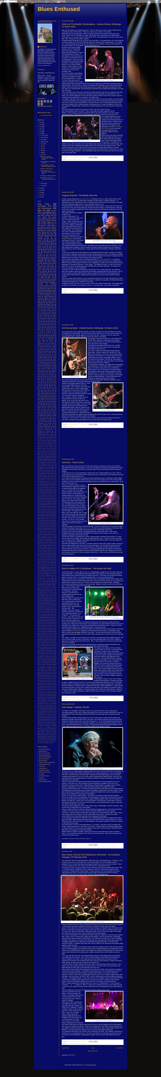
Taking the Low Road (43, 344)
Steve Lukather (48, 670)
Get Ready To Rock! (44, 770)
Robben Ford (42, 293)
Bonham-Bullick (41, 470)
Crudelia (46, 492)
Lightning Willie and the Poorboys (46, 578)
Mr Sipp (53, 398)
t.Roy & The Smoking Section (45, 742)
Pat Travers (42, 618)
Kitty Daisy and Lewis (50, 572)
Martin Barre (41, 395)
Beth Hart (49, 279)
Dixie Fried (52, 366)
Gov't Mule (47, 323)
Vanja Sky (43, 730)
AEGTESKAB (53, 435)
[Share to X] (93, 157)
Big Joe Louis (52, 457)
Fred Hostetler (45, 521)
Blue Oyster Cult (70, 1043)
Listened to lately (45, 225)
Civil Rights (44, 484)
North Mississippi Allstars (45, 781)
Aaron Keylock (51, 349)
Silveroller (46, 412)
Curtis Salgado (52, 315)
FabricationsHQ (43, 768)
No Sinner (48, 614)
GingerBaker (53, 526)
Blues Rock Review (44, 758)
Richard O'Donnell (43, 626)
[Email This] (89, 157)
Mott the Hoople (52, 607)
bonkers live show (87, 199)
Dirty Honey (53, 504)
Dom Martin (52, 318)
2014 (40, 197)
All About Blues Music (44, 749)
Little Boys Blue (51, 581)
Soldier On (40, 664)
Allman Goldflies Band (48, 442)
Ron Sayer (52, 636)
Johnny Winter (41, 561)
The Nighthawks (43, 701)
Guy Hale (47, 531)
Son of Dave (53, 412)
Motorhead (45, 607)
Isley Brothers (48, 542)
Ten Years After (46, 684)
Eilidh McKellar (41, 371)
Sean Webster (42, 232)
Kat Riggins (45, 384)
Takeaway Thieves (47, 683)
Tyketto (39, 728)
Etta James (49, 515)
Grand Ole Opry (47, 376)
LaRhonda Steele (52, 385)
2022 (40, 126)
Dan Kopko (41, 493)
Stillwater (39, 673)
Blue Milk (43, 357)
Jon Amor (48, 561)
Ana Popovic (41, 277)
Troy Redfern (41, 276)
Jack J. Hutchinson (47, 379)
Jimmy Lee (41, 554)
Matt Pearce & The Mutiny (50, 334)
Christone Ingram (48, 282)
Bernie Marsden (42, 235)
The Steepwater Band (51, 709)
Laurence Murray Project (48, 388)
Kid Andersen (41, 288)
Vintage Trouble (50, 304)
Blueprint (44, 464)
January (43, 185)
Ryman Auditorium (50, 645)
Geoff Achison (45, 321)
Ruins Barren (49, 640)
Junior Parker (42, 564)
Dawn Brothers (53, 498)
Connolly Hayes (41, 487)
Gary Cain (40, 523)
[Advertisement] (92, 176)
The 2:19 (52, 344)
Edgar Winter (47, 510)
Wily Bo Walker (76, 699)
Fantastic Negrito (51, 262)
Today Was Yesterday (50, 717)
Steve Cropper (53, 415)
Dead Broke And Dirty (51, 499)
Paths (98, 45)
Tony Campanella (48, 722)
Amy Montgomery (50, 445)
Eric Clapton (49, 371)
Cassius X (40, 476)
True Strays (52, 725)
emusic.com (53, 741)
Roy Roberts (53, 639)
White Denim (45, 736)
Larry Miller (46, 575)
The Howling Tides (49, 697)
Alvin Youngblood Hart (49, 443)
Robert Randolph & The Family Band (46, 633)
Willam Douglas (48, 737)
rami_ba (83, 1065)
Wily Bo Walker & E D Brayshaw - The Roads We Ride (86, 568)
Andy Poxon (49, 446)
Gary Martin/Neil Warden (44, 525)
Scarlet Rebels (53, 651)
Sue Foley (50, 675)
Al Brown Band (47, 351)
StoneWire (45, 673)
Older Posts (120, 1048)
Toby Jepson (48, 716)
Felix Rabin (49, 518)
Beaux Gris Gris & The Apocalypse (47, 453)
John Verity (44, 559)
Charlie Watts (41, 479)
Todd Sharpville (49, 719)
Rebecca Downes (42, 340)
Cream (47, 362)
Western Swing (48, 734)
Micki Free (44, 601)
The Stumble (53, 348)
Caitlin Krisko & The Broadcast (47, 474)
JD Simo (41, 543)
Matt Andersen (52, 290)
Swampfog (42, 681)
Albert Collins (40, 440)
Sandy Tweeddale (47, 650)
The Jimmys (49, 698)
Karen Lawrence (41, 565)
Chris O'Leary (48, 482)
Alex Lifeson (69, 847)
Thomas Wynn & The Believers (45, 714)
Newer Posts (65, 1048)
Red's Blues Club (45, 625)
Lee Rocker (51, 576)
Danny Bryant (53, 363)
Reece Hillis (40, 406)
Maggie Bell (40, 589)
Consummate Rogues (44, 490)
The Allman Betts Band (46, 417)
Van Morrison (42, 349)
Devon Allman (52, 503)
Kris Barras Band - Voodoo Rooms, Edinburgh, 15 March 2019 (90, 328)
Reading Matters (52, 291)
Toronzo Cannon (50, 257)
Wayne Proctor (42, 246)
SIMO (39, 647)
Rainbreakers (69, 159)
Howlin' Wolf (45, 324)
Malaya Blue (49, 589)
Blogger (94, 1065)
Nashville (51, 611)
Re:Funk (50, 623)
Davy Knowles (53, 316)
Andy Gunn (48, 354)
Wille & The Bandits (77, 159)
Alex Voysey (48, 440)
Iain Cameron (43, 46)
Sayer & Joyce (48, 410)
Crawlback (52, 490)
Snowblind (52, 662)
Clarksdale (53, 313)
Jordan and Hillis (48, 562)
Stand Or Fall (45, 665)
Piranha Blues (53, 402)
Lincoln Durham (51, 579)
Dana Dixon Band (50, 493)
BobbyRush (51, 468)
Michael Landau (41, 600)
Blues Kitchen (51, 465)
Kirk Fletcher (53, 269)
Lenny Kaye (41, 390)
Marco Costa (53, 590)
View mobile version (92, 1051)
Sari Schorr (51, 240)
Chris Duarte (40, 482)
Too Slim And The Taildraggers (49, 723)
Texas (53, 684)
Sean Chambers (51, 653)
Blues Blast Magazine (44, 755)
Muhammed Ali (51, 609)
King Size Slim (49, 570)
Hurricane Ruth (53, 540)
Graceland (49, 528)
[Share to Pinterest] (97, 157)
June (42, 148)
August (42, 144)
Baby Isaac (46, 451)
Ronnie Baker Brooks (48, 409)
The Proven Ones (44, 348)
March (42, 154)
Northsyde (46, 615)
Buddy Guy (45, 310)
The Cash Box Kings (50, 692)
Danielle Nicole (47, 251)
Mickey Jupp (49, 600)
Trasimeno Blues (50, 431)
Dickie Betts (46, 504)
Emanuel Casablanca (46, 514)
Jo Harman (47, 329)
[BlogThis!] (91, 157)
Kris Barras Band (70, 426)
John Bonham (49, 557)
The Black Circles (46, 687)
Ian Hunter (47, 265)
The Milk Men (41, 346)
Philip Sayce (45, 402)
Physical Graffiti (41, 622)
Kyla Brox (68, 560)
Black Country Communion (45, 460)
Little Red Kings (41, 583)
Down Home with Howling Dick (47, 762)
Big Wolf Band (41, 459)
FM (45, 517)
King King (43, 204)
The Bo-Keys (47, 691)
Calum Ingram (42, 360)
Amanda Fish (41, 445)
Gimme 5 (53, 224)
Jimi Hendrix (45, 381)
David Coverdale (43, 316)
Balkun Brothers (48, 355)
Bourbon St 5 (50, 470)
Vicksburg (40, 432)
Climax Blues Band (52, 484)
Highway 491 (46, 537)
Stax (45, 667)
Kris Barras (40, 573)
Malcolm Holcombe (50, 391)
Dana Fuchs (40, 495)
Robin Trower (47, 407)
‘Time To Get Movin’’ (105, 259)
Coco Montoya (43, 485)
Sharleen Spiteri (44, 658)
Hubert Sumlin (45, 540)
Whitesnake (51, 306)
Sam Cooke (52, 647)
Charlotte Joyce (50, 479)
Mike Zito (42, 210)
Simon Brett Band (42, 659)
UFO (44, 728)
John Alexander (41, 557)
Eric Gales (50, 238)
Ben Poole (48, 259)
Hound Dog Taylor (47, 377)
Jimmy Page (48, 554)
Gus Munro (40, 531)
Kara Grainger (51, 564)
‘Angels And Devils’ (67, 238)
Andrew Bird (40, 446)
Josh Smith (53, 330)
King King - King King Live (46, 73)
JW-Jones (53, 285)
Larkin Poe (40, 575)
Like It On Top (87, 528)
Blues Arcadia (52, 464)
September (43, 141)
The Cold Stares (48, 418)
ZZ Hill (51, 739)
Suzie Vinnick (53, 680)
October (43, 139)
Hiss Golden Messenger (44, 539)
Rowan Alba (46, 639)
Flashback (48, 219)
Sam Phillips (40, 648)
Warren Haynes (50, 432)
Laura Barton (53, 575)
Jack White (44, 545)
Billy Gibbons (48, 309)
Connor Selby (53, 489)
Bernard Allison (45, 456)
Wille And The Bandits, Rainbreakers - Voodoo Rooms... (47, 158)
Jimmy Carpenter (50, 287)
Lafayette (46, 573)
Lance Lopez (43, 387)
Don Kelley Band (49, 506)
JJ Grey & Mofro (49, 543)
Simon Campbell (51, 659)
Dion (46, 318)
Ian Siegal (43, 212)
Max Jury (53, 598)
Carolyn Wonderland (76, 847)
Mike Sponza (46, 603)
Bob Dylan (48, 467)
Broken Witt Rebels (51, 359)
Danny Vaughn (45, 498)
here (90, 838)
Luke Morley (45, 586)
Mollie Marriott (45, 398)
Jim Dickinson (44, 551)
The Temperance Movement (80, 1043)
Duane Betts (47, 507)
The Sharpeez (41, 709)
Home (92, 1048)
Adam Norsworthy (43, 437)
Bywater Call (46, 473)
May (42, 150)
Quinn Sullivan (41, 338)
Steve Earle (40, 670)
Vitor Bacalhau (51, 730)
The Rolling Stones (46, 426)
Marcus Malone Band (47, 593)
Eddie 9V (40, 320)
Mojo (47, 606)
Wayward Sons (42, 306)
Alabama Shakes (52, 437)
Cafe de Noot (53, 473)
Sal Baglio (44, 647)
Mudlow (47, 335)
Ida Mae (41, 542)
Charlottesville (41, 481)
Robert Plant (52, 631)
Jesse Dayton (47, 326)
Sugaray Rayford (70, 292)
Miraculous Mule (48, 396)
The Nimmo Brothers (51, 346)
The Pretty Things (47, 705)
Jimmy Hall (54, 553)
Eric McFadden (42, 515)
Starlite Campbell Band (44, 241)
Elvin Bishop (48, 320)
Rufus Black (42, 640)
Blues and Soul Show (44, 753)
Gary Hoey (48, 374)
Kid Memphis (42, 568)
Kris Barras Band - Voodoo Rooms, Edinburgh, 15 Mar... (48, 165)
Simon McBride (53, 661)
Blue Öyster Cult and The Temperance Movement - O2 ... (48, 179)
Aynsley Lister (41, 279)
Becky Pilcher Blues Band (44, 454)
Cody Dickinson (43, 315)
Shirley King (52, 658)
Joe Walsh (52, 556)
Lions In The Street (42, 581)
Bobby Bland (43, 468)
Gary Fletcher (46, 523)
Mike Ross (42, 291)
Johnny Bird (52, 559)
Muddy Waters (41, 399)
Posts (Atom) (72, 1055)
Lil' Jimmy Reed (50, 390)
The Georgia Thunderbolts (47, 695)
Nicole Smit (49, 399)
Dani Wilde (45, 363)
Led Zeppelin (43, 271)
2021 (40, 129)
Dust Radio (47, 509)
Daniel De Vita (48, 496)
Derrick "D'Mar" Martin (43, 366)
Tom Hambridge (46, 428)
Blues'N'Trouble (41, 359)
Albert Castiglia (45, 215)
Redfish (44, 273)
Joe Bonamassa (85, 847)
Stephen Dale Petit (43, 415)
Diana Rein (40, 504)
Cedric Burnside (47, 476)
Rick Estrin (51, 340)
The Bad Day (48, 301)
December (43, 135)
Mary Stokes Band (45, 598)
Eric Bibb (54, 514)
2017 (40, 190)
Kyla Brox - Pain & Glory (73, 462)
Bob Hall (54, 467)
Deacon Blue (42, 499)
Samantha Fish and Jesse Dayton (46, 343)
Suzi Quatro (45, 680)
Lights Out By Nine (42, 579)
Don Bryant (41, 506)
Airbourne (40, 351)
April (42, 152)
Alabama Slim (43, 438)
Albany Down (51, 438)
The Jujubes (49, 423)
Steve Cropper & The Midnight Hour (46, 669)
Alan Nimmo (41, 259)
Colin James (51, 485)
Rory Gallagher (46, 295)
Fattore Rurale (51, 517)
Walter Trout (51, 276)
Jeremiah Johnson (47, 550)
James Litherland (46, 548)
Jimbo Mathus (50, 266)
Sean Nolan (40, 654)
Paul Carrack (49, 618)
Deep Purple (52, 501)
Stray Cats (40, 301)
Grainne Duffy (47, 529)
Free (45, 373)
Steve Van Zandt (106, 847)
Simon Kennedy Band (43, 661)
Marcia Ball (46, 590)
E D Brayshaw (69, 699)
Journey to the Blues (45, 332)
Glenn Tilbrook (42, 528)
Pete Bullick (46, 620)
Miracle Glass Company (44, 604)
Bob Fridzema (46, 249)
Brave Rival (48, 471)
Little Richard (49, 583)
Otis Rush (40, 617)
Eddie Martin (51, 368)
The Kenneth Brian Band (50, 700)
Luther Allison (41, 391)
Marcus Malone (51, 228)
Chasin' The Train (50, 481)
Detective (45, 503)
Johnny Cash (46, 382)
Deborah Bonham (43, 501)
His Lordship (53, 537)
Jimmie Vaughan (46, 553)
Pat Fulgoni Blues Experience (50, 617)
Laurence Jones (42, 240)
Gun (54, 529)
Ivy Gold (54, 542)
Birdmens (54, 459)
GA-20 (50, 373)
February (43, 183)
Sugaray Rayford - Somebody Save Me (79, 195)
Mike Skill (40, 603)
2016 (40, 192)
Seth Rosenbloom (46, 656)
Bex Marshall (53, 456)
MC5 (53, 587)
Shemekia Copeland (43, 298)
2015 (40, 194)
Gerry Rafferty (46, 526)
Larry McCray (99, 847)
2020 (40, 131)
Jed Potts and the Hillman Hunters (47, 219)
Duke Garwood (41, 368)
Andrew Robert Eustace (48, 307)
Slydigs (46, 662)
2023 (40, 124)
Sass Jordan (45, 651)
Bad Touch (40, 309)
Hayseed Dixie (47, 536)
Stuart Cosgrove (42, 675)
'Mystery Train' (45, 435)
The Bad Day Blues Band (44, 686)
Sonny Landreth (52, 413)
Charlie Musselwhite (44, 313)
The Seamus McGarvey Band (48, 708)
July (42, 146)
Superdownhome (51, 676)
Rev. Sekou (53, 625)
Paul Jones (50, 401)
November (43, 137)
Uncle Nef (49, 728)
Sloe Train (41, 662)
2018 (40, 188)
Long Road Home (46, 584)
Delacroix (40, 503)
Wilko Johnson (53, 736)
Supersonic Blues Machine (44, 678)
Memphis (41, 335)
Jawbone (41, 287)
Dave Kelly (41, 365)
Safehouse (51, 341)
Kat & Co (50, 565)
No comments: (83, 157)
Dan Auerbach (53, 492)
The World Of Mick (50, 712)
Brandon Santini (41, 471)
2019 (40, 133)
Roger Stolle (45, 636)
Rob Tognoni (48, 406)
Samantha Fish (44, 206)
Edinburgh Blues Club (44, 764)
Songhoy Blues (43, 413)
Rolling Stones (41, 341)
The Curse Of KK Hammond (44, 694)
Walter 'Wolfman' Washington (44, 731)
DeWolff (41, 318)
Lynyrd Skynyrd (46, 587)
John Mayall (92, 847)
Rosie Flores (40, 410)
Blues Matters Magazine (45, 757)
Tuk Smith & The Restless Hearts (46, 727)
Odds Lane (52, 615)
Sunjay (44, 676)
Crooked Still (40, 492)
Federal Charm (41, 518)
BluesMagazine (41, 467)
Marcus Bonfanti (50, 393)
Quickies (53, 210)
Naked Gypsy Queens (42, 611)
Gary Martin (53, 523)
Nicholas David (41, 614)
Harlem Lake (49, 534)
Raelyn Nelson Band (42, 623)
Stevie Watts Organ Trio (49, 672)
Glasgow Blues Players (45, 772)
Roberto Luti (40, 634)
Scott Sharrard (42, 653)
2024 (40, 122)
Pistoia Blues (43, 404)
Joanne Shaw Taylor (44, 268)
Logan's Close (50, 288)
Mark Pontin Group (47, 595)
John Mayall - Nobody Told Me (75, 707)
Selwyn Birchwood (49, 296)
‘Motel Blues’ (76, 630)
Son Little (46, 664)
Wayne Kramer (48, 733)
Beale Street (53, 451)
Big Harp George (43, 457)
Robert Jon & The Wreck (47, 230)
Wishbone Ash (41, 434)
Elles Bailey (52, 214)
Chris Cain (50, 360)
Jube (55, 562)
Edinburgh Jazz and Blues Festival (46, 370)
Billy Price (48, 459)
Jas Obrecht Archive (44, 776)
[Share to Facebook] (95, 157)
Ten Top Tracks (52, 273)
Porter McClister (50, 622)
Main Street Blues (42, 290)
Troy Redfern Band (43, 725)
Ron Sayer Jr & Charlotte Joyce (45, 637)
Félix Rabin (52, 521)
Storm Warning (53, 673)
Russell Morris (49, 642)
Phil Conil (53, 620)
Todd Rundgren (114, 847)
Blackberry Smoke (46, 462)
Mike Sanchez (52, 601)
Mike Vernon (53, 603)
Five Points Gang (49, 520)
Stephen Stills (51, 667)
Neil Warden (53, 335)
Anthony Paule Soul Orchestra (44, 449)
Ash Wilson (46, 248)
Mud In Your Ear (42, 609)
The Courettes (48, 420)
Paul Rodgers (51, 337)
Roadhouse (45, 629)
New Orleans (43, 337)
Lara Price (52, 573)
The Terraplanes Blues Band (45, 711)
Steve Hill (48, 255)
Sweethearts (49, 681)
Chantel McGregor (51, 478)
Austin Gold (51, 277)
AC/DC (39, 307)
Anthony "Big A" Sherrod (49, 448)
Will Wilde (41, 737)
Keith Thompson (46, 567)
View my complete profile (44, 65)
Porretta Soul (51, 404)
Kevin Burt (54, 567)
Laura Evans (43, 576)
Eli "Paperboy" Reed (48, 512)
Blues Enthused (59, 9)
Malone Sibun (41, 393)
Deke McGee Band (50, 365)
